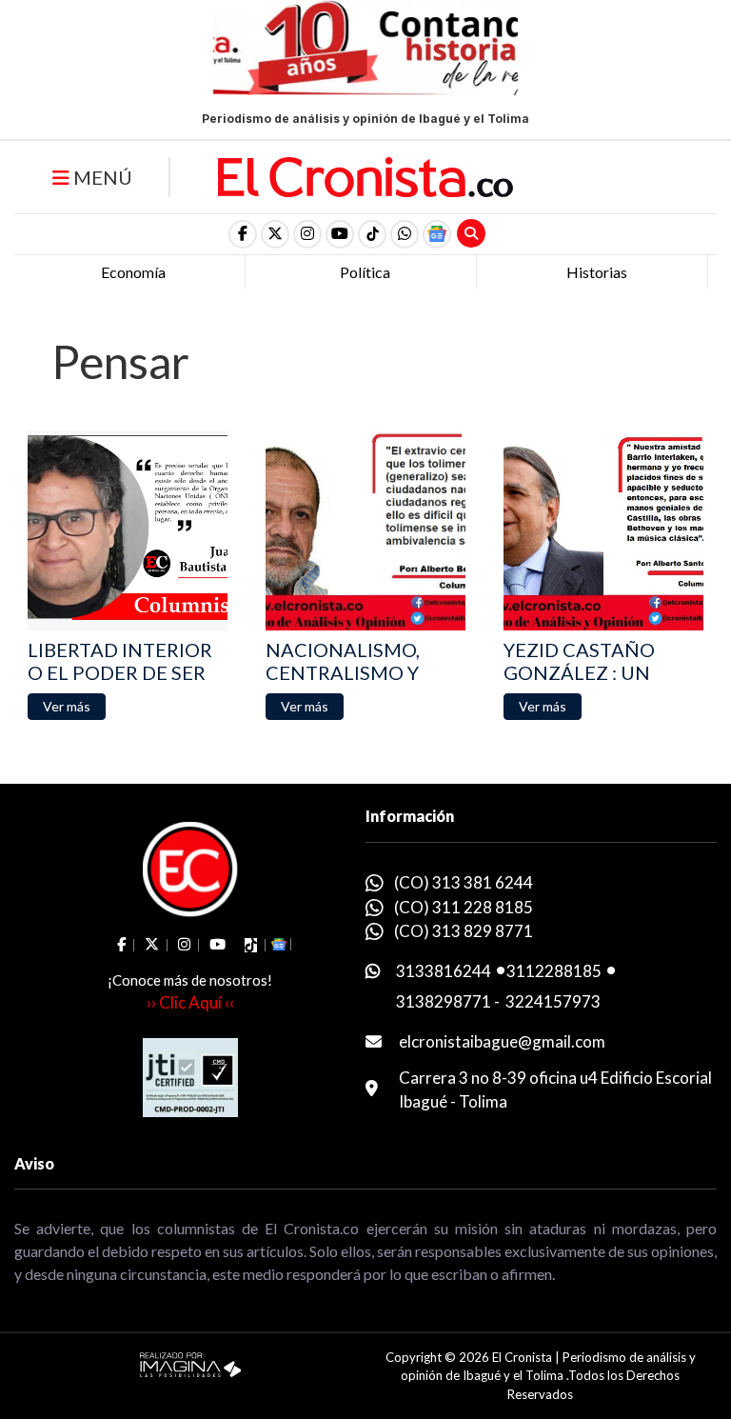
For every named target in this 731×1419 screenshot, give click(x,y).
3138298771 (443, 1001)
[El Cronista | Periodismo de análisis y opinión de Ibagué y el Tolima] (365, 175)
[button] (404, 234)
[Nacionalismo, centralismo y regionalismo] (365, 530)
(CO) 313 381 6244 (463, 882)
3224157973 (553, 1001)
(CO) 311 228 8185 (463, 907)
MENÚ (100, 177)
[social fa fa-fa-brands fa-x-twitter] (275, 234)
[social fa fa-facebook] (242, 234)
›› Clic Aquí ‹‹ (190, 1002)
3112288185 (554, 971)
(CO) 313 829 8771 (463, 931)
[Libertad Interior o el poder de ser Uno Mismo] (127, 530)
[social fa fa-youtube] (340, 234)
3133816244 (443, 971)
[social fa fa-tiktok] (372, 234)
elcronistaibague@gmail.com (502, 1041)
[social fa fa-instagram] (307, 234)
